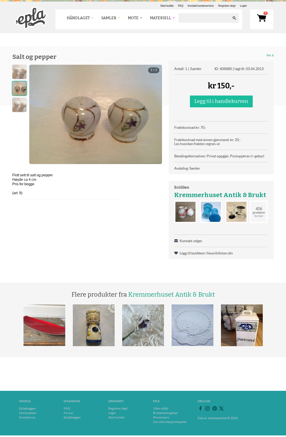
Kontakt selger (191, 241)
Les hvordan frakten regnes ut (197, 144)
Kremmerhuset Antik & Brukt (220, 195)
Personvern (161, 417)
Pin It (270, 55)
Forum (68, 413)
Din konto (116, 401)
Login (243, 5)
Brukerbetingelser (165, 413)
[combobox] (204, 18)
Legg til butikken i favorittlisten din (206, 253)
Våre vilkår (160, 408)
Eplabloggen (27, 408)
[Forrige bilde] (36, 114)
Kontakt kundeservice (201, 5)
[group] (95, 114)
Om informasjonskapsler (170, 422)
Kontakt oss (27, 417)
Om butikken (28, 413)
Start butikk (167, 5)
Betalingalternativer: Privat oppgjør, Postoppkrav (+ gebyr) (219, 156)
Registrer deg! (227, 5)
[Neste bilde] (154, 114)
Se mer (258, 216)
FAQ (180, 5)
